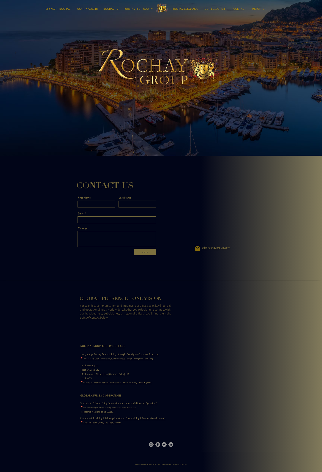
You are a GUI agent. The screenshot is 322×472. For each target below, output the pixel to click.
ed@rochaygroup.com (216, 248)
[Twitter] (164, 444)
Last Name (125, 197)
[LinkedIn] (170, 444)
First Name (84, 197)
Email (81, 213)
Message (83, 228)
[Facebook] (157, 444)
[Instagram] (151, 444)
